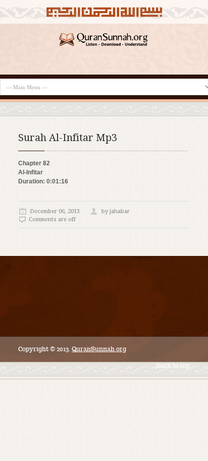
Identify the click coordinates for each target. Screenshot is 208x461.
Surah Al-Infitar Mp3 (67, 137)
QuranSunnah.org (99, 349)
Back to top (173, 365)
